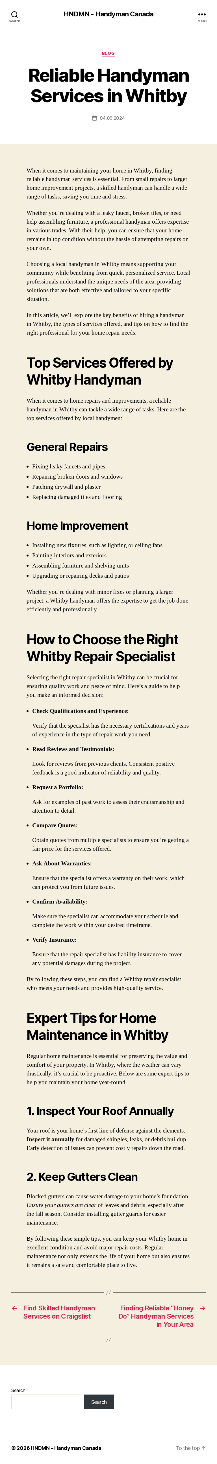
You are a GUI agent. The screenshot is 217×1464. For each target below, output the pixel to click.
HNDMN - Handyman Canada (108, 14)
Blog (108, 53)
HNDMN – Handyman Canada (66, 1448)
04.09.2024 (112, 118)
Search (18, 1390)
